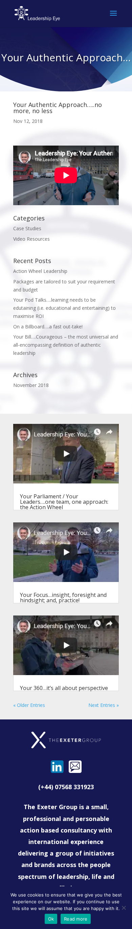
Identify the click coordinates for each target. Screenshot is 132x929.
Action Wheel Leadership (40, 271)
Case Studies (27, 228)
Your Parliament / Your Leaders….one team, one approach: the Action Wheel (64, 502)
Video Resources (31, 239)
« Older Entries (29, 705)
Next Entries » (103, 705)
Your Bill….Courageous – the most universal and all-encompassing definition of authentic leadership (65, 344)
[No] (123, 907)
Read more (75, 919)
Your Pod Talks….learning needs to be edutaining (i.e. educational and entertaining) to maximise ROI (64, 308)
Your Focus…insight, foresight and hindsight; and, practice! (63, 597)
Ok (51, 919)
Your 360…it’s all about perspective (64, 688)
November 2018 (31, 385)
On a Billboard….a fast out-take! (48, 326)
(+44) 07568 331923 (66, 787)
